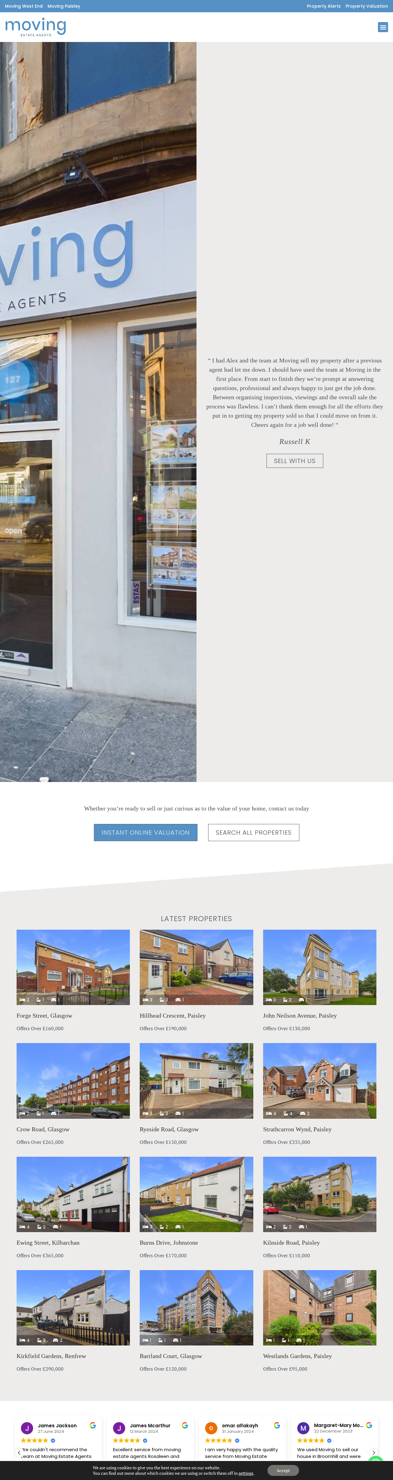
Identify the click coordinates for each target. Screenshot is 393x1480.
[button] (383, 27)
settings (246, 1473)
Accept (283, 1470)
